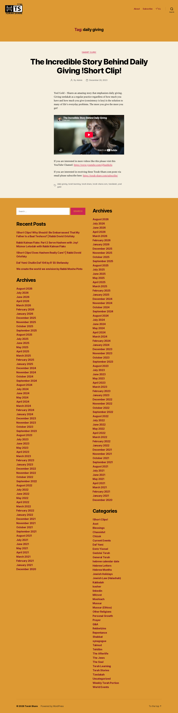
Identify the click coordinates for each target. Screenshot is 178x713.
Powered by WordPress (52, 706)
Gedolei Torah (101, 553)
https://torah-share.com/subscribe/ (100, 175)
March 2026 (23, 305)
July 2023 (22, 439)
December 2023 (26, 418)
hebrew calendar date (106, 561)
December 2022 (26, 468)
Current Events (102, 540)
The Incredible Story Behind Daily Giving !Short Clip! (89, 66)
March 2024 (23, 405)
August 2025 (24, 334)
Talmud (97, 645)
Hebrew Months (102, 569)
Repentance (100, 632)
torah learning (74, 184)
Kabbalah (98, 582)
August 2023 (24, 435)
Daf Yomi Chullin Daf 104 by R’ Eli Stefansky (42, 262)
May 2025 (22, 347)
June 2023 (22, 443)
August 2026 (24, 288)
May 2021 (22, 548)
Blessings (99, 527)
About (137, 9)
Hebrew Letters (102, 565)
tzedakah (112, 184)
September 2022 (26, 481)
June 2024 (22, 393)
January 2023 (24, 464)
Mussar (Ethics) (102, 607)
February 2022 (25, 510)
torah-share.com (100, 184)
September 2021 (26, 531)
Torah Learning (102, 666)
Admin (79, 80)
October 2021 (24, 527)
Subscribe (148, 9)
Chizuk (97, 536)
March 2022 (23, 506)
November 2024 (26, 372)
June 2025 (22, 343)
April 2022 (22, 502)
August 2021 (24, 535)
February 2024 (25, 410)
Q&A (95, 624)
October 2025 (24, 326)
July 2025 (22, 338)
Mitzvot (97, 594)
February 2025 (25, 359)
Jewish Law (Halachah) (107, 578)
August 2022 (24, 485)
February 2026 (25, 309)
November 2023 (26, 422)
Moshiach (98, 599)
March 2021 (23, 556)
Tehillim (97, 649)
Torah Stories (101, 670)
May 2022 (22, 498)
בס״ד (158, 9)
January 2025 (24, 364)
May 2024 (22, 397)
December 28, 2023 (98, 80)
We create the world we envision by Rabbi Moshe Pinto (49, 268)
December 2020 (26, 569)
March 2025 (23, 355)
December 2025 (26, 317)
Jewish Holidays (103, 574)
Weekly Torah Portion (106, 682)
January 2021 (24, 565)
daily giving (62, 184)
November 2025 (26, 322)
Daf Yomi (98, 544)
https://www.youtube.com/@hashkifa (93, 165)
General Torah (101, 557)
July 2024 (22, 389)
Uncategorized (102, 678)
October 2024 (24, 376)
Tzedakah (99, 674)
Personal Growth (103, 615)
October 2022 (24, 477)
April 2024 (22, 401)
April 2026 (22, 301)
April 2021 (22, 552)
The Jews (99, 657)
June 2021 (22, 544)
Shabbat (98, 636)
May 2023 (22, 447)
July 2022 (22, 489)
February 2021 (25, 560)
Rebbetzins (99, 628)
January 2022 (24, 514)
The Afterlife (100, 653)
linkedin (97, 590)
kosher (97, 586)
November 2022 (26, 472)
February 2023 (25, 460)
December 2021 (26, 518)
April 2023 (22, 451)
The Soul (98, 661)
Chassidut (99, 532)
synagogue (99, 641)
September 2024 (26, 380)
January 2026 (24, 313)
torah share (87, 184)
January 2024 (24, 414)
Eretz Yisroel (100, 548)
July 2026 (22, 292)
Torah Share (31, 706)
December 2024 (26, 368)
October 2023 (24, 426)
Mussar (97, 603)
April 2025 (22, 351)
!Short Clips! (89, 52)
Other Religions (102, 611)
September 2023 (26, 431)
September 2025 (26, 330)
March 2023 (23, 456)
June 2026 (22, 297)
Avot (95, 523)
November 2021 (26, 523)
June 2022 (22, 493)
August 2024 (24, 384)
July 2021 (22, 539)
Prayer (97, 620)
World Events (101, 687)
